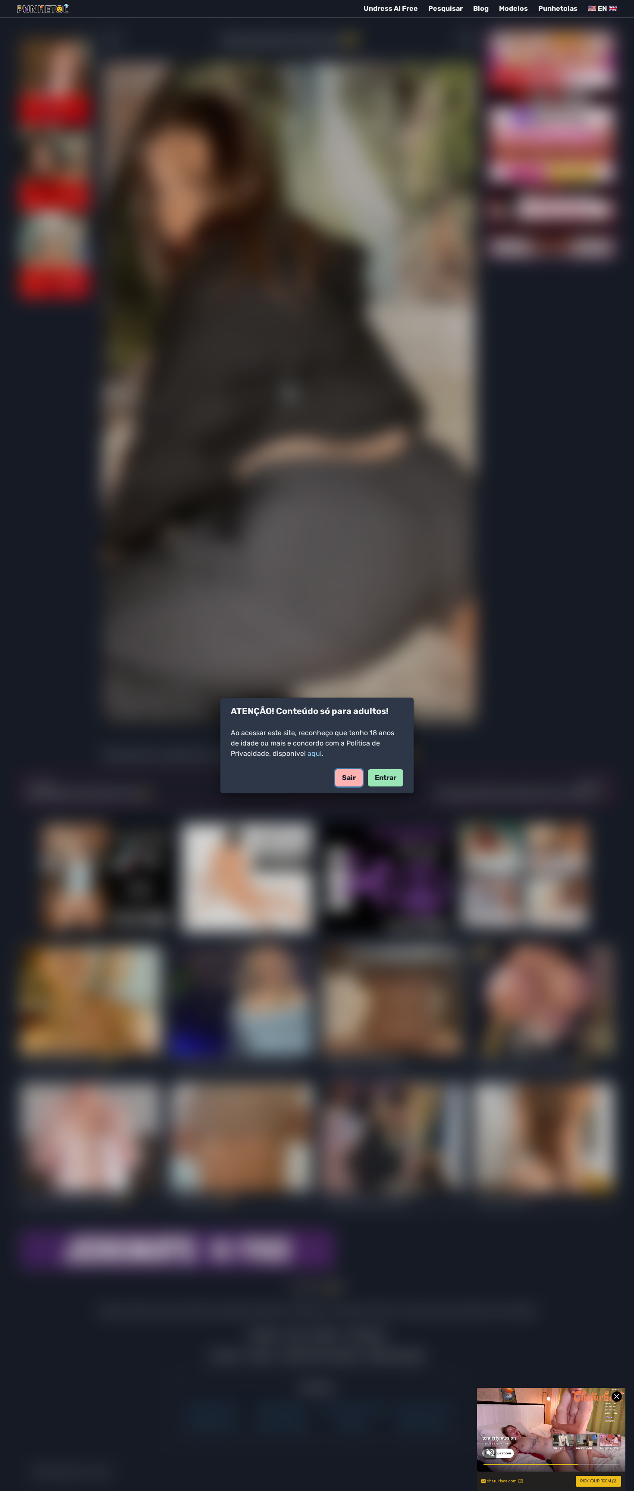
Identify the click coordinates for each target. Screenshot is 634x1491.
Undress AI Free (391, 8)
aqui (315, 753)
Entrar (385, 778)
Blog (481, 8)
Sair (349, 778)
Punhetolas (558, 8)
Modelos (513, 8)
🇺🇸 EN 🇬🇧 (602, 8)
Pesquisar (445, 8)
